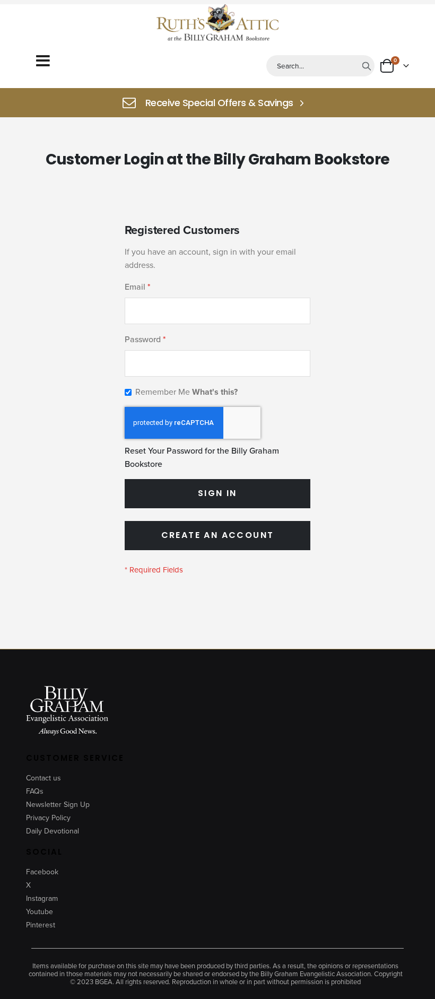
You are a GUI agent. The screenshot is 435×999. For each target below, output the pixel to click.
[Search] (366, 65)
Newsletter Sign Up (58, 804)
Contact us (43, 778)
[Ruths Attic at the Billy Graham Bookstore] (217, 24)
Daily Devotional (52, 831)
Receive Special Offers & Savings (219, 103)
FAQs (35, 791)
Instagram (42, 898)
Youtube (39, 911)
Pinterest (40, 925)
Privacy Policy (48, 817)
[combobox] (320, 65)
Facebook (42, 872)
